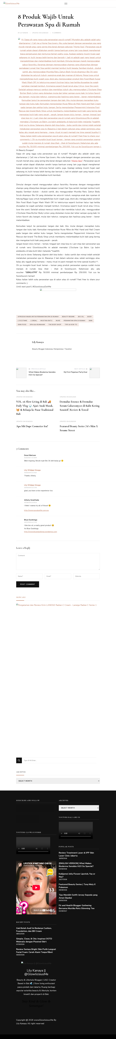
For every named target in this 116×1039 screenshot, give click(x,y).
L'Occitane (22, 321)
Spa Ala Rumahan (37, 324)
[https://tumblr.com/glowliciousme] (50, 808)
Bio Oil (81, 317)
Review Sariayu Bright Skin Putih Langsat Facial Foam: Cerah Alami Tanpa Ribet (36, 951)
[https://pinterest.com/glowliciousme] (20, 819)
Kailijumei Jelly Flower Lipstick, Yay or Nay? (77, 875)
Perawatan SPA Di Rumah (74, 321)
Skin (90, 321)
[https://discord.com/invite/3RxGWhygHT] (35, 819)
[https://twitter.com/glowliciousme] (35, 808)
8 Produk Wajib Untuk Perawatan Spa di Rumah (38, 317)
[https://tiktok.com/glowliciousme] (27, 819)
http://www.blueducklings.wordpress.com (40, 531)
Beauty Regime (68, 317)
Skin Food (22, 324)
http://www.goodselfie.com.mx (36, 510)
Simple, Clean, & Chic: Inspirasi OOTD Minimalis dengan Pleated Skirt (34, 940)
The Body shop (54, 324)
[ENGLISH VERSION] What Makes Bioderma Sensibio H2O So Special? (76, 865)
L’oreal (34, 321)
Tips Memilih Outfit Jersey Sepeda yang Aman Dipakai (78, 896)
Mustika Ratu (46, 321)
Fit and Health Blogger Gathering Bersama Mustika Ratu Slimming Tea (76, 907)
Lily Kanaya (24, 33)
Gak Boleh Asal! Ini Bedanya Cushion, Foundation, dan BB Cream (34, 929)
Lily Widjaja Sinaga (32, 470)
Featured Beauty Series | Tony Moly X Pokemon (77, 886)
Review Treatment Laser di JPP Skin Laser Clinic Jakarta (76, 854)
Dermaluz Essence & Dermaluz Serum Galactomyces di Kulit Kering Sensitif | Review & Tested (79, 406)
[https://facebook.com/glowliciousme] (42, 808)
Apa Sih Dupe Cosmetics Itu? (32, 426)
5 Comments (56, 33)
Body (89, 317)
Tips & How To (71, 324)
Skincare (21, 597)
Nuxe (58, 321)
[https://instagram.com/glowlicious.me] (27, 808)
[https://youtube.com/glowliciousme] (20, 808)
